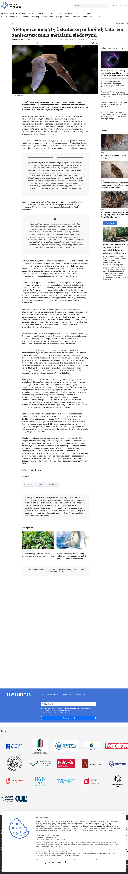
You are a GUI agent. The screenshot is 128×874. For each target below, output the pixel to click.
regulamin (52, 708)
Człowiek (32, 13)
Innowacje (25, 17)
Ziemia (58, 13)
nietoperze (44, 309)
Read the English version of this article (24, 43)
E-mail (43, 700)
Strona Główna (120, 23)
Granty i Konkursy (72, 17)
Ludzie (97, 17)
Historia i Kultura (17, 13)
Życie (50, 13)
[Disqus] (55, 606)
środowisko (52, 484)
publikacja (46, 207)
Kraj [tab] (123, 48)
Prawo (44, 17)
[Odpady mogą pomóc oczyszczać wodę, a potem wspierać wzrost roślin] (38, 546)
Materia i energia (70, 13)
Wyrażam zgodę (55, 862)
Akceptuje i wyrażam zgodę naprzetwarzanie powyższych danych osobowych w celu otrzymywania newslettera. (67, 709)
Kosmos (4, 13)
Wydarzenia (87, 17)
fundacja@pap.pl (93, 853)
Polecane (110, 223)
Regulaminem (73, 570)
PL (126, 6)
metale (40, 484)
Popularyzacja (56, 17)
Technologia (86, 13)
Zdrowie (41, 13)
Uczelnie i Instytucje (9, 17)
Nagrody (35, 17)
